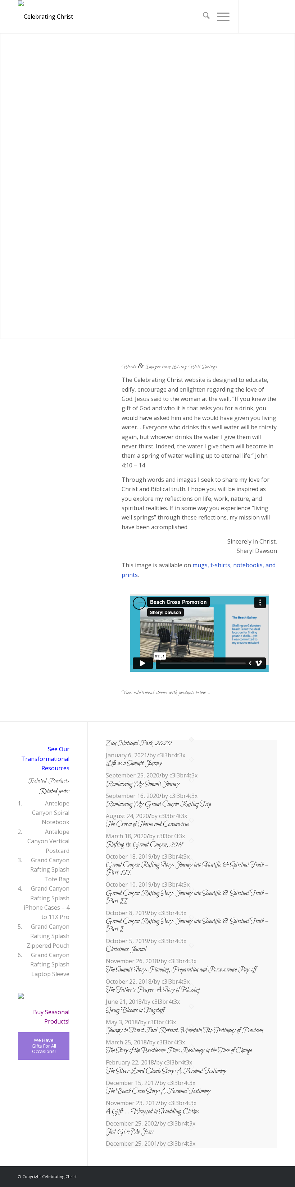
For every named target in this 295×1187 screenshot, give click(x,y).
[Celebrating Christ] (45, 16)
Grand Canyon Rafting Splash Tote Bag (49, 869)
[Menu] (220, 16)
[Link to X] (250, 16)
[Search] (203, 16)
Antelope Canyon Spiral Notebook (50, 812)
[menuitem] (203, 16)
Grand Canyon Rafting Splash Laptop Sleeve (49, 964)
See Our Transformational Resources (45, 758)
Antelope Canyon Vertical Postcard (48, 841)
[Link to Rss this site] (271, 16)
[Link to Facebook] (260, 16)
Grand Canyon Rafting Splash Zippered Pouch (48, 936)
